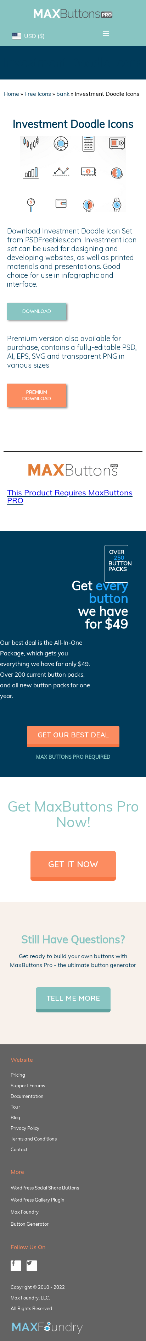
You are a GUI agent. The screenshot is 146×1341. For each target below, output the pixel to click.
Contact (19, 1149)
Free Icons (37, 93)
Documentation (27, 1096)
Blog (15, 1117)
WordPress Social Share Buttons (45, 1188)
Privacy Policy (25, 1128)
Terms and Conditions (34, 1139)
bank (62, 93)
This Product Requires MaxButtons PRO (70, 496)
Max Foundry (25, 1212)
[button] (106, 33)
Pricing (18, 1075)
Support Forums (28, 1085)
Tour (15, 1107)
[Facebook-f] (16, 1265)
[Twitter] (32, 1265)
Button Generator (30, 1224)
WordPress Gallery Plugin (37, 1200)
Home (11, 93)
